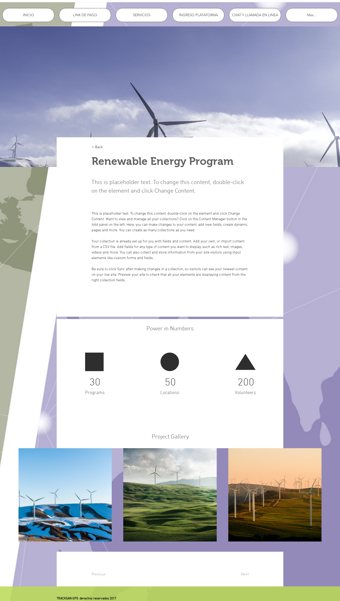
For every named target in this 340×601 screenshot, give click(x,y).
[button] (107, 147)
